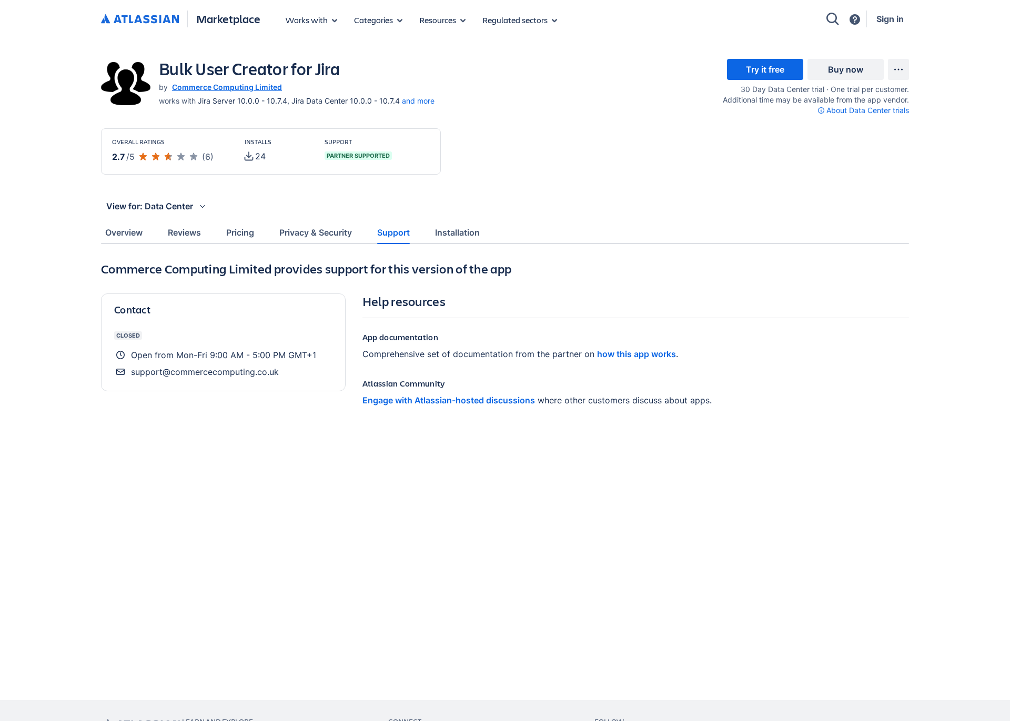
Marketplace (228, 18)
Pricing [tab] (240, 232)
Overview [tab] (124, 232)
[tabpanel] (505, 375)
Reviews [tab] (184, 232)
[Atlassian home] (140, 19)
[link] (765, 69)
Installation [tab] (457, 232)
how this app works (636, 354)
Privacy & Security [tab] (315, 232)
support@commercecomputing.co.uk (205, 372)
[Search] (832, 18)
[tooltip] (863, 110)
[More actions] (898, 69)
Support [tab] (393, 232)
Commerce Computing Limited (227, 87)
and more (418, 100)
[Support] (854, 19)
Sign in (890, 19)
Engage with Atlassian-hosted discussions (448, 400)
